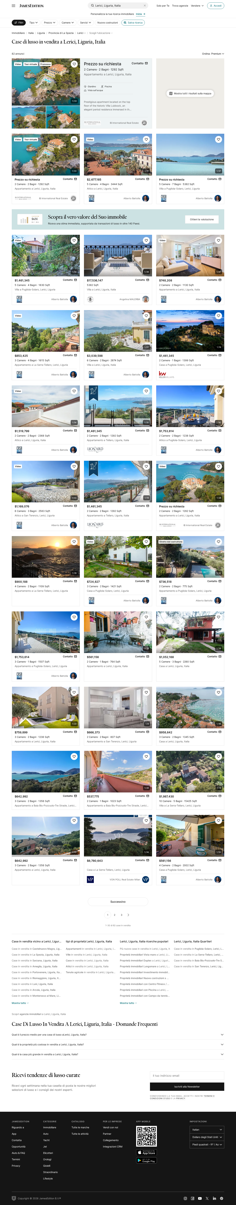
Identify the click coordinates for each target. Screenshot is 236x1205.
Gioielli (46, 1165)
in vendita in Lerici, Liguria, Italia (91, 948)
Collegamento (111, 1140)
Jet (45, 1146)
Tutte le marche (80, 1127)
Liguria (41, 32)
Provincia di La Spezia (61, 32)
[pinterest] (221, 1198)
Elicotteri (48, 1152)
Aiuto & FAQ (18, 1152)
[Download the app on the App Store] (146, 1152)
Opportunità (18, 1146)
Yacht (46, 1140)
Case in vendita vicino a (40, 941)
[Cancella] (144, 5)
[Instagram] (185, 1198)
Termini (16, 1159)
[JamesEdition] (31, 5)
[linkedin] (214, 1198)
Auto (45, 1133)
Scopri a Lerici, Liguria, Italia (39, 1014)
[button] (74, 64)
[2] (128, 914)
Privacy (180, 1098)
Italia (31, 32)
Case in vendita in (37, 948)
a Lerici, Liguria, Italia (145, 954)
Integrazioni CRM (112, 1146)
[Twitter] (207, 1198)
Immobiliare (18, 32)
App (14, 1133)
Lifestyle (48, 1178)
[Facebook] (192, 1198)
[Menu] (13, 5)
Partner (107, 1133)
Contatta (17, 1140)
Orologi (47, 1159)
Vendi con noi (110, 1127)
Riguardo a (18, 1127)
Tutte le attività (80, 1133)
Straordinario (50, 1172)
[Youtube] (199, 1198)
